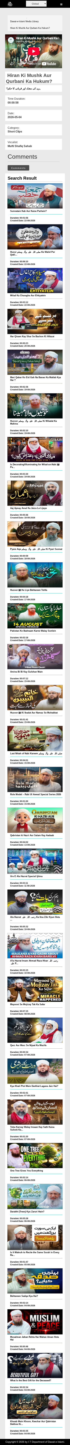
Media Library (32, 21)
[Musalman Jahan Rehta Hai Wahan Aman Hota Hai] (35, 1322)
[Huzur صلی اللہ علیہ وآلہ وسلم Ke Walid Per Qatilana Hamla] (35, 237)
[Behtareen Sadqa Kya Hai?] (35, 1281)
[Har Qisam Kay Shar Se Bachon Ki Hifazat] (35, 321)
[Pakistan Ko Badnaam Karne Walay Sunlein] (35, 616)
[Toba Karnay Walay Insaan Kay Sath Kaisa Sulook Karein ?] (35, 1112)
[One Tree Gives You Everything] (35, 1155)
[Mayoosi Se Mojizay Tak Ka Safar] (35, 989)
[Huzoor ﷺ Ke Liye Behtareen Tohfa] (35, 575)
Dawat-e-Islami (17, 21)
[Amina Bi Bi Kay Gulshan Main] (35, 656)
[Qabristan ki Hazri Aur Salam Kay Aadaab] (35, 820)
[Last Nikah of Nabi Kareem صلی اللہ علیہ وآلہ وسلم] (35, 738)
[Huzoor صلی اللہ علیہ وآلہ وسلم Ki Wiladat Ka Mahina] (35, 406)
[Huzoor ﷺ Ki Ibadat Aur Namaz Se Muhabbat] (35, 697)
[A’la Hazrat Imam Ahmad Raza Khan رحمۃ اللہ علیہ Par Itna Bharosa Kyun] (35, 945)
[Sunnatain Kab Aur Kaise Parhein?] (35, 196)
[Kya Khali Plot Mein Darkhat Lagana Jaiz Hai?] (35, 1071)
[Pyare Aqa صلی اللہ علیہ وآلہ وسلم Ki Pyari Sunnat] (35, 534)
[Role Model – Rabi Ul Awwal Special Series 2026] (35, 779)
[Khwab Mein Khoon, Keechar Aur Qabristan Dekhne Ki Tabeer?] (35, 1406)
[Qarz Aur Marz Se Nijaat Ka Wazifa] (35, 1030)
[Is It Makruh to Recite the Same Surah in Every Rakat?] (35, 1237)
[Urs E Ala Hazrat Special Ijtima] (35, 861)
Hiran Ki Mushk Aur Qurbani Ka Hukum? (30, 28)
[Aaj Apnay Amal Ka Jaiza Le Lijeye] (35, 493)
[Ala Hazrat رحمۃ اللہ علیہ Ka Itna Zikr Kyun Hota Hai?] (35, 902)
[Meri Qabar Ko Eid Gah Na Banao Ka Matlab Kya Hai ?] (35, 362)
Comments (18, 168)
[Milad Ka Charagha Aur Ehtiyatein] (35, 280)
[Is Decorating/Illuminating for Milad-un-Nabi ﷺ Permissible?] (35, 449)
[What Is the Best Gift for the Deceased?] (35, 1365)
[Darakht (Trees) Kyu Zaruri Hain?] (35, 1196)
